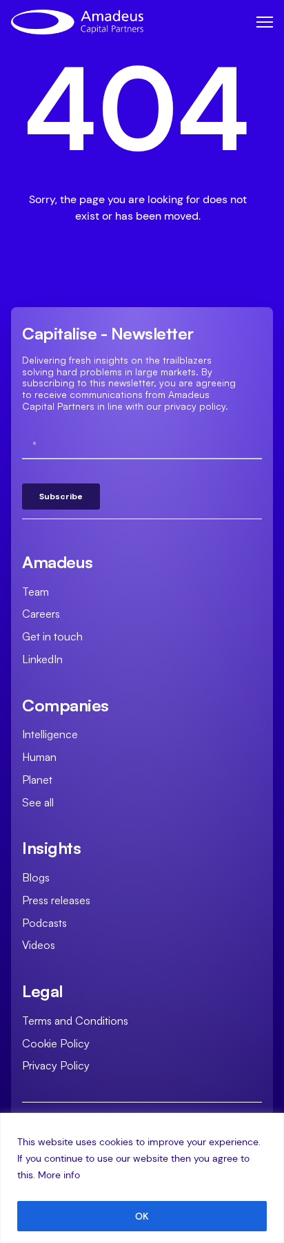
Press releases (56, 900)
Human (39, 757)
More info (59, 1175)
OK (142, 1216)
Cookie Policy (56, 1043)
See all (38, 802)
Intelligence (50, 734)
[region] (142, 1178)
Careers (41, 613)
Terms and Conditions (75, 1020)
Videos (38, 945)
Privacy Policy (56, 1065)
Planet (37, 779)
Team (35, 591)
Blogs (36, 877)
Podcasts (44, 923)
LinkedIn (42, 659)
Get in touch (52, 636)
